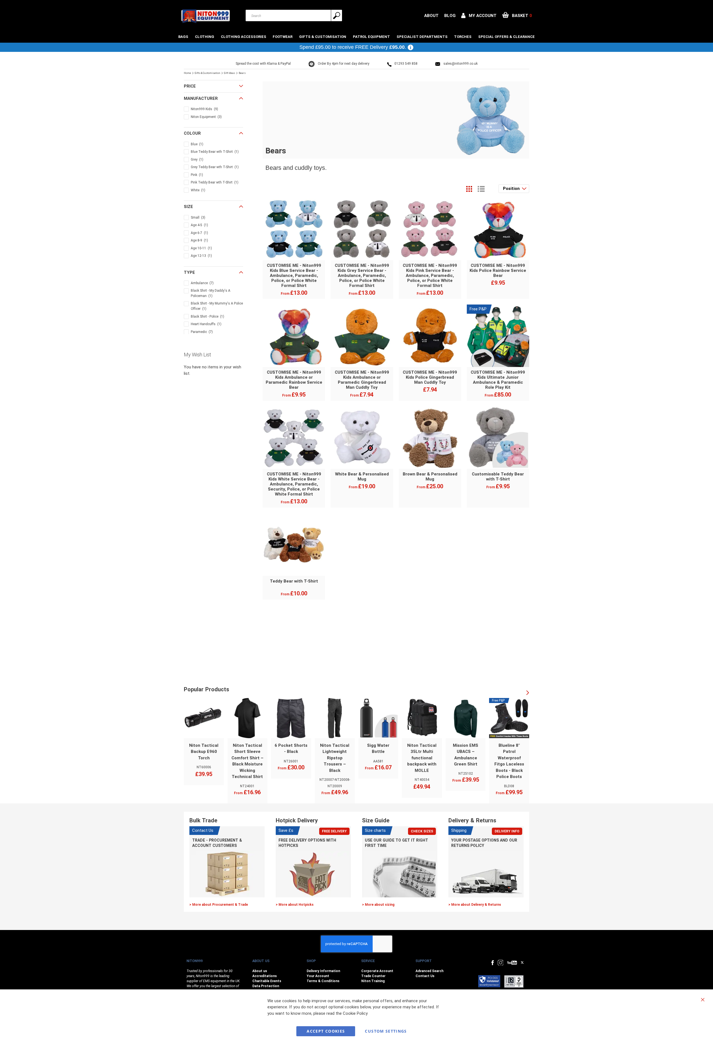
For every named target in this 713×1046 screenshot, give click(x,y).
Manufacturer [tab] (201, 98)
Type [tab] (189, 272)
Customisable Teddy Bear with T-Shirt (498, 477)
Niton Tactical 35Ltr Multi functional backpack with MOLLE (421, 758)
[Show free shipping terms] (410, 47)
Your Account (318, 976)
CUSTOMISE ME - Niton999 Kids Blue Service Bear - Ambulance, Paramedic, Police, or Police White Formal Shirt (294, 275)
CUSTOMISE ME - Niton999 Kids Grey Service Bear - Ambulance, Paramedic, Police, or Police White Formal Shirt (362, 275)
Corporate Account (377, 971)
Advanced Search (429, 971)
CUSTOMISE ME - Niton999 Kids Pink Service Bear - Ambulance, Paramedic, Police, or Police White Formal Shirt (430, 275)
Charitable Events (266, 981)
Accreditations (264, 976)
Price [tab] (190, 86)
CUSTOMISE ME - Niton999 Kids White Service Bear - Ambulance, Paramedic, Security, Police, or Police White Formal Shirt (294, 484)
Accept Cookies (326, 1031)
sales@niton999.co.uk (460, 64)
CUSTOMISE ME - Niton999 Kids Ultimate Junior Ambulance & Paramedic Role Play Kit (498, 380)
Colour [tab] (192, 133)
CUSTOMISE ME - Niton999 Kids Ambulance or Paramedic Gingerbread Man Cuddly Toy (362, 380)
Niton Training (373, 981)
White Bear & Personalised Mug (362, 477)
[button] (479, 15)
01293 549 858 (405, 64)
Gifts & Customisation (208, 73)
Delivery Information (323, 971)
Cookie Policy (355, 1013)
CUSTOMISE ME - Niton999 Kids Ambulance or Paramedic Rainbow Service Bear (294, 380)
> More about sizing (378, 904)
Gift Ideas (230, 73)
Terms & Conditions (323, 981)
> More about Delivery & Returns (474, 904)
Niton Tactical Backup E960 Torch (203, 751)
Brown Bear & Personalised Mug (430, 477)
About (431, 15)
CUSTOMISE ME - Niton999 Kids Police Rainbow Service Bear (498, 270)
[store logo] (205, 16)
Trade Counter (373, 976)
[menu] (356, 37)
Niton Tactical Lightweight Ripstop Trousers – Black (334, 758)
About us (259, 971)
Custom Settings (386, 1031)
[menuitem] (184, 37)
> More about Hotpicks (295, 904)
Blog (450, 15)
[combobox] (294, 15)
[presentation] (527, 692)
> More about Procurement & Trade (218, 904)
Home (188, 73)
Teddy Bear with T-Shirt (294, 581)
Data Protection (265, 986)
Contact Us (425, 976)
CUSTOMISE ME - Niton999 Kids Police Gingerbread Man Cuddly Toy (430, 377)
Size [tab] (188, 206)
